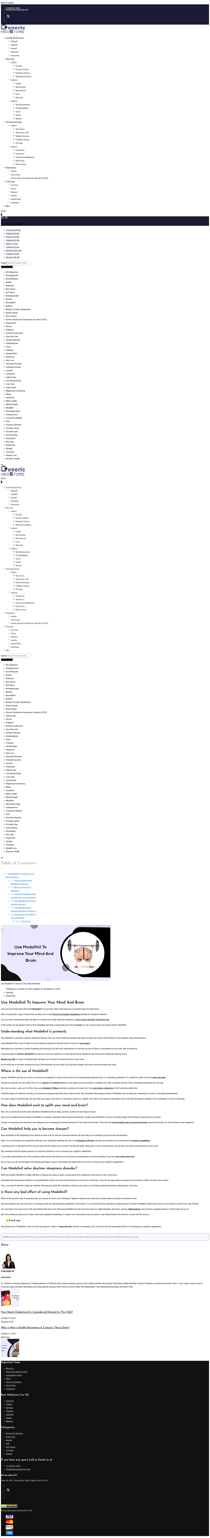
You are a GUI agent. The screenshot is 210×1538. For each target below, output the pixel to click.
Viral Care (10, 182)
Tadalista (9, 1414)
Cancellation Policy (14, 1375)
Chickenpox (15, 203)
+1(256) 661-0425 (13, 8)
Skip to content (7, 2)
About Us (10, 1368)
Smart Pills (10, 996)
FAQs (8, 1379)
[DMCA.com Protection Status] (9, 1507)
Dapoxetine (15, 55)
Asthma (14, 171)
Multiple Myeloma (22, 136)
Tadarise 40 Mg (12, 254)
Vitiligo (18, 115)
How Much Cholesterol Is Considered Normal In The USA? (37, 1312)
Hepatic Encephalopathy (25, 157)
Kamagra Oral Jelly (14, 250)
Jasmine (9, 992)
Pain (8, 1443)
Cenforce (10, 1401)
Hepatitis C (20, 154)
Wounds (19, 119)
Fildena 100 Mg (12, 237)
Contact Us (10, 1389)
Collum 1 (14, 62)
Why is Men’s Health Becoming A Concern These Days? (35, 1327)
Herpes (13, 188)
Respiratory (11, 168)
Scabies (18, 83)
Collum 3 (14, 101)
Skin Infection (21, 90)
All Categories (7, 267)
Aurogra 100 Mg (12, 257)
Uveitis (18, 111)
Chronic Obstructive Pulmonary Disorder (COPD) (29, 178)
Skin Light (19, 97)
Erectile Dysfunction (15, 38)
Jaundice (14, 195)
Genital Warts (16, 199)
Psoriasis (19, 66)
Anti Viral (14, 185)
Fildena (9, 1404)
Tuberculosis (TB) (22, 132)
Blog (8, 206)
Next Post (5, 1337)
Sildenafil (14, 41)
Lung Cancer (15, 175)
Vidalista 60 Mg (12, 233)
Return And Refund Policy (16, 1372)
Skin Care (10, 59)
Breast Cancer (21, 164)
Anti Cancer (20, 129)
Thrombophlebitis (22, 108)
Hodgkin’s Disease (22, 139)
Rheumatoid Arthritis (23, 76)
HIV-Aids (19, 143)
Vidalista (9, 1411)
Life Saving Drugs (14, 122)
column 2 (14, 147)
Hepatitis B (20, 150)
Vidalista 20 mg (12, 247)
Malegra (9, 1421)
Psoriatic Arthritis (22, 69)
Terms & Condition (13, 1382)
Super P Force (12, 244)
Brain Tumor (20, 161)
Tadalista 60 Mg (12, 240)
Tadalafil (14, 45)
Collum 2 (14, 80)
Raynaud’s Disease (23, 73)
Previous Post (7, 1321)
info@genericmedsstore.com (17, 10)
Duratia (9, 1418)
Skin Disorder (21, 87)
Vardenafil (14, 52)
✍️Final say (26, 921)
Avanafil (14, 48)
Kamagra (9, 1408)
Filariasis (14, 192)
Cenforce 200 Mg (13, 230)
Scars (18, 94)
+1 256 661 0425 (13, 1466)
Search (4, 263)
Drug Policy (11, 1385)
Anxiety (9, 1440)
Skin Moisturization (23, 104)
